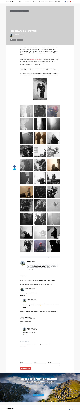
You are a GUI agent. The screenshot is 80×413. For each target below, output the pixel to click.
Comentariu (23, 346)
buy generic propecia (35, 59)
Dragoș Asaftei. (10, 1)
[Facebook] (65, 2)
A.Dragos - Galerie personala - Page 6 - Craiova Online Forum (38, 284)
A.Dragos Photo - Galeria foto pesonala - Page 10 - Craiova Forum (40, 280)
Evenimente (13, 11)
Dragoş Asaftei (17, 34)
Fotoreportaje (20, 11)
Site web (50, 362)
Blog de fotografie (43, 1)
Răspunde (22, 295)
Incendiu (26, 11)
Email (35, 362)
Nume (22, 362)
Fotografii (35, 1)
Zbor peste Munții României (54, 1)
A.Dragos (29, 299)
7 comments (24, 35)
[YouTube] (70, 2)
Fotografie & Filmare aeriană (25, 1)
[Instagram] (68, 2)
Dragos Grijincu (28, 288)
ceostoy (27, 317)
